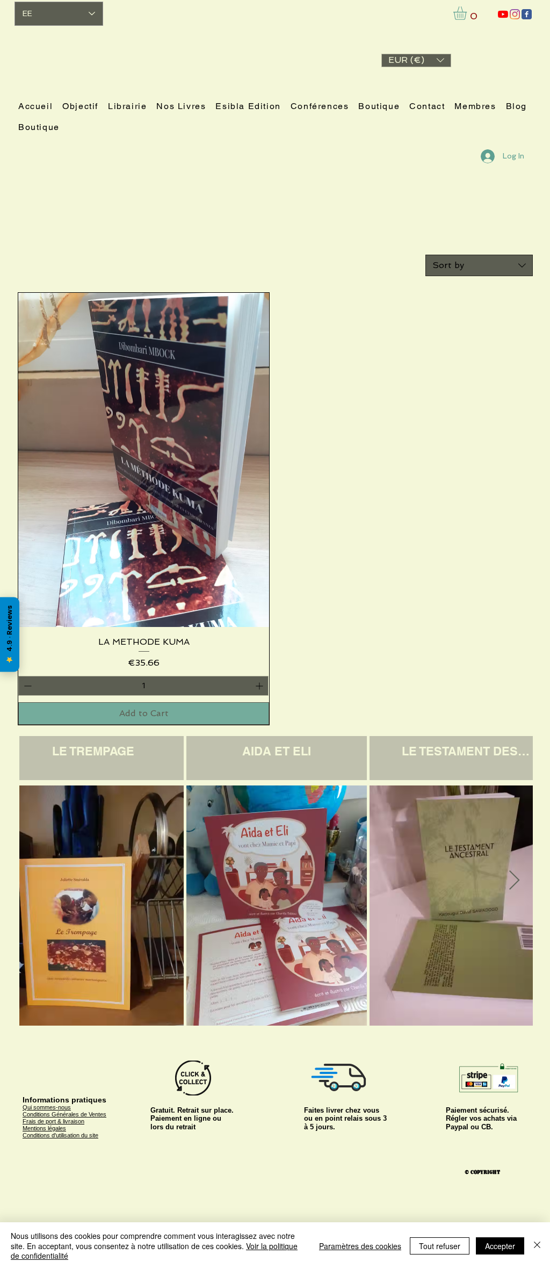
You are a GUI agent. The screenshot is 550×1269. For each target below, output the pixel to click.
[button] (416, 60)
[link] (467, 13)
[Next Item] (514, 880)
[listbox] (416, 60)
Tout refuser (439, 1246)
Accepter (500, 1246)
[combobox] (479, 265)
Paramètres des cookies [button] (360, 1246)
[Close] (537, 1245)
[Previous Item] (38, 880)
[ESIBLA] (503, 14)
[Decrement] (26, 685)
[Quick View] (143, 460)
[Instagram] (515, 14)
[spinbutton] (143, 685)
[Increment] (260, 685)
